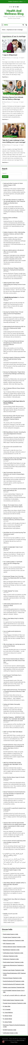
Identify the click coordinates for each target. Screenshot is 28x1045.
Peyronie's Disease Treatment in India (12, 978)
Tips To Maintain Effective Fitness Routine (14, 388)
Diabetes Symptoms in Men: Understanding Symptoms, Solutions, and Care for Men (13, 1)
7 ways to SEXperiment (9, 55)
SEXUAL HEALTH (7, 51)
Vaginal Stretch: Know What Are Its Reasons (14, 899)
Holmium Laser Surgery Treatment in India (13, 970)
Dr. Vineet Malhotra (8, 1012)
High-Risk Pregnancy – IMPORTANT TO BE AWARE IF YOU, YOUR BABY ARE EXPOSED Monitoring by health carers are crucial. (14, 719)
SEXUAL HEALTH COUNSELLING (10, 93)
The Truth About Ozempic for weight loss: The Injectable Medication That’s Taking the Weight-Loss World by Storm (14, 201)
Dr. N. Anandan (6, 1009)
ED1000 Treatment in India (9, 1029)
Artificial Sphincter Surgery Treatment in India (14, 946)
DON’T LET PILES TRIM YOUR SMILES (12, 731)
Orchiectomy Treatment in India (11, 959)
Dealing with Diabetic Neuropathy (11, 704)
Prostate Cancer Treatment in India (11, 937)
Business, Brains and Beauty (10, 217)
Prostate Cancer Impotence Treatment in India (14, 1003)
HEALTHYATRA (20, 1040)
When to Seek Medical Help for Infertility (13, 618)
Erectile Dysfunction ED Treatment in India (13, 981)
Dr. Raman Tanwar (7, 1015)
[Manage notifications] (3, 1041)
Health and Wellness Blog (14, 12)
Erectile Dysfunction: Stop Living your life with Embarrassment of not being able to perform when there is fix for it (13, 746)
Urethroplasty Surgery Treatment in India (13, 953)
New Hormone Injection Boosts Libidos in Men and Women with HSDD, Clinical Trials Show (14, 660)
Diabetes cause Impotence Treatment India (13, 987)
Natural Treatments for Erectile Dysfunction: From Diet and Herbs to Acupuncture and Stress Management (14, 793)
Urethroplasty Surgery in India (10, 1033)
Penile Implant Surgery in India (10, 934)
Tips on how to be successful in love (12, 446)
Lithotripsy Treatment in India (10, 956)
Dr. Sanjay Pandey (7, 1022)
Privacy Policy (14, 1042)
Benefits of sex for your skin (10, 913)
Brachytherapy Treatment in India (11, 949)
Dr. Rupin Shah (6, 1006)
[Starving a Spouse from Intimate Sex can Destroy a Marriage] (14, 87)
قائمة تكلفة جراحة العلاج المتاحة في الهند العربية (14, 995)
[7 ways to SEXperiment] (14, 46)
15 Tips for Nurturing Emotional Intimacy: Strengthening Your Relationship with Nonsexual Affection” (13, 342)
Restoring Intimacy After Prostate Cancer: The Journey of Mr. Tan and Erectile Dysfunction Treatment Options (13, 417)
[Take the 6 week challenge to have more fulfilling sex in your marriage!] (14, 130)
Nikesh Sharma (7, 57)
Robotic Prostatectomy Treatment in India (13, 940)
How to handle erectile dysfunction (12, 631)
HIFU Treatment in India (9, 943)
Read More (4, 77)
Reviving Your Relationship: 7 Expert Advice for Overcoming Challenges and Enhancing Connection (14, 373)
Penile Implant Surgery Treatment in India (13, 962)
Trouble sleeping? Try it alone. (10, 591)
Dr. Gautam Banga (7, 1018)
